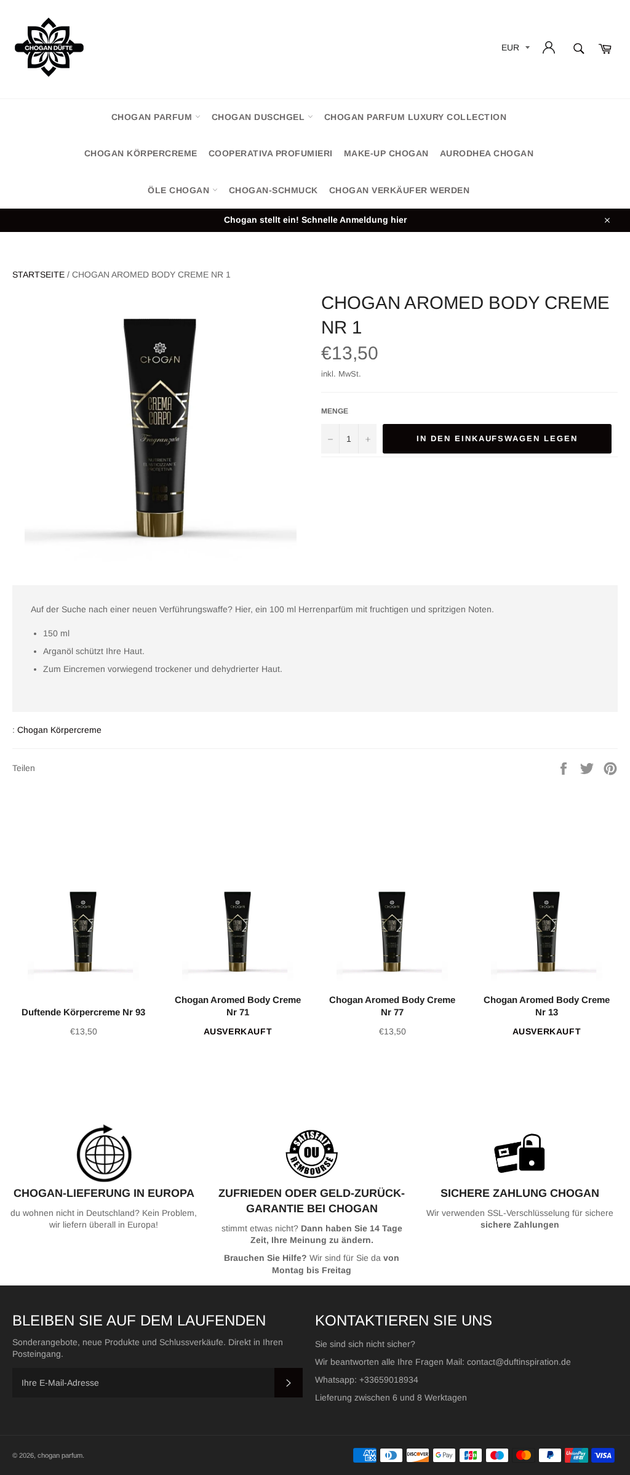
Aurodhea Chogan (487, 153)
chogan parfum (153, 117)
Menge (334, 411)
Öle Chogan (180, 190)
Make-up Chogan (386, 153)
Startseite (38, 274)
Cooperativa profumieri (271, 153)
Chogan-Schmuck (273, 190)
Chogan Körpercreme (140, 153)
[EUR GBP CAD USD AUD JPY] (514, 49)
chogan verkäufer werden (399, 190)
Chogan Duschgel (260, 117)
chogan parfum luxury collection (415, 117)
